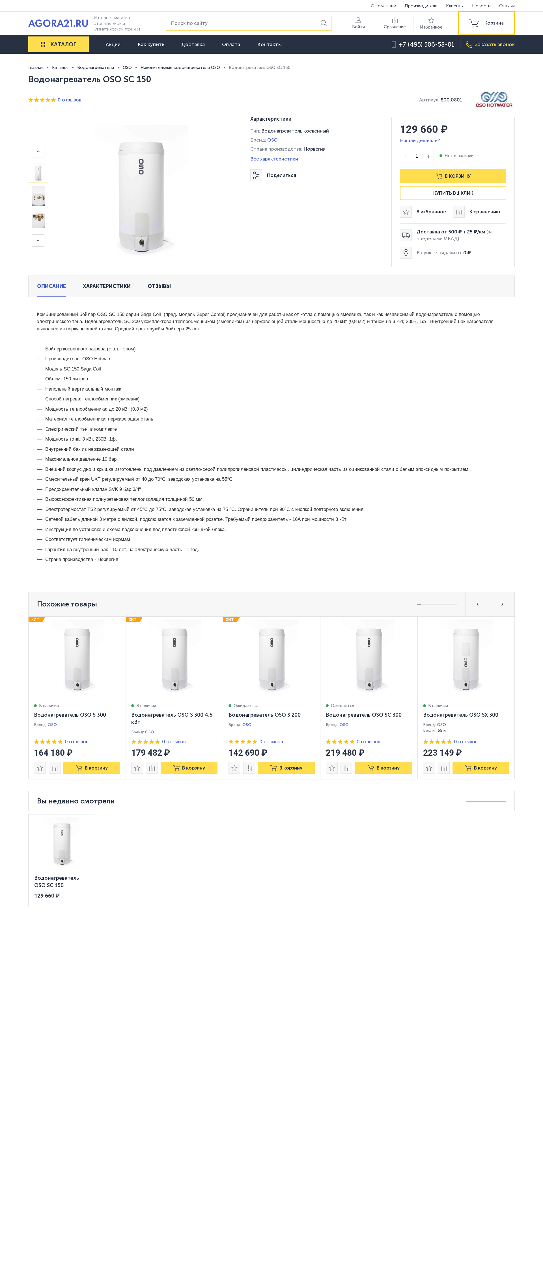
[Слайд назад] (38, 151)
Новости (481, 5)
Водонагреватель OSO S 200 (265, 715)
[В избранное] (40, 768)
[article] (77, 698)
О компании (383, 5)
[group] (486, 23)
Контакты (269, 44)
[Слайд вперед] (38, 240)
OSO (272, 140)
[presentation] (77, 698)
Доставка (193, 44)
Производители (421, 5)
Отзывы (507, 5)
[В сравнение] (55, 768)
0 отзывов (69, 100)
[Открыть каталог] (43, 44)
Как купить (151, 44)
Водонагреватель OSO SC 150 (56, 882)
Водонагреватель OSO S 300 (70, 715)
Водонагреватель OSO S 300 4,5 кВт (171, 718)
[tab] (51, 286)
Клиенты (455, 5)
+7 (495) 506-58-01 (426, 44)
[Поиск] (325, 23)
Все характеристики (274, 159)
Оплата (231, 44)
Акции (113, 44)
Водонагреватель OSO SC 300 (364, 715)
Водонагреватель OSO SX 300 (460, 715)
